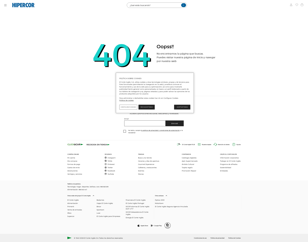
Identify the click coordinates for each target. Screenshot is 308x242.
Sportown (100, 210)
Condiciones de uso (200, 238)
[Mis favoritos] (297, 5)
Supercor (70, 216)
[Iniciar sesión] (291, 5)
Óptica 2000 (159, 200)
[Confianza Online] (168, 226)
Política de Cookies (234, 238)
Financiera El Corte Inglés (136, 200)
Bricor (99, 206)
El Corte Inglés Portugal (135, 203)
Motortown (159, 203)
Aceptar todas (182, 107)
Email (126, 119)
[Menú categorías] (5, 5)
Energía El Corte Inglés (134, 217)
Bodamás (100, 200)
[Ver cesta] (302, 5)
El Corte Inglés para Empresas (108, 216)
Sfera (69, 213)
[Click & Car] (75, 144)
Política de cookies (126, 100)
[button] (110, 206)
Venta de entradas (74, 210)
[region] (155, 93)
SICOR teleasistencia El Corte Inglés (137, 213)
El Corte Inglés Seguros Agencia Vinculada (171, 206)
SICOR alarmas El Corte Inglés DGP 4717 (137, 207)
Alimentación (72, 203)
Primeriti (70, 206)
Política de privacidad (218, 238)
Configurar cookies (128, 107)
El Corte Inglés (73, 200)
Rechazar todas (147, 107)
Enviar (174, 123)
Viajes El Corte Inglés (105, 203)
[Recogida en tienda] (98, 144)
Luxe (98, 213)
